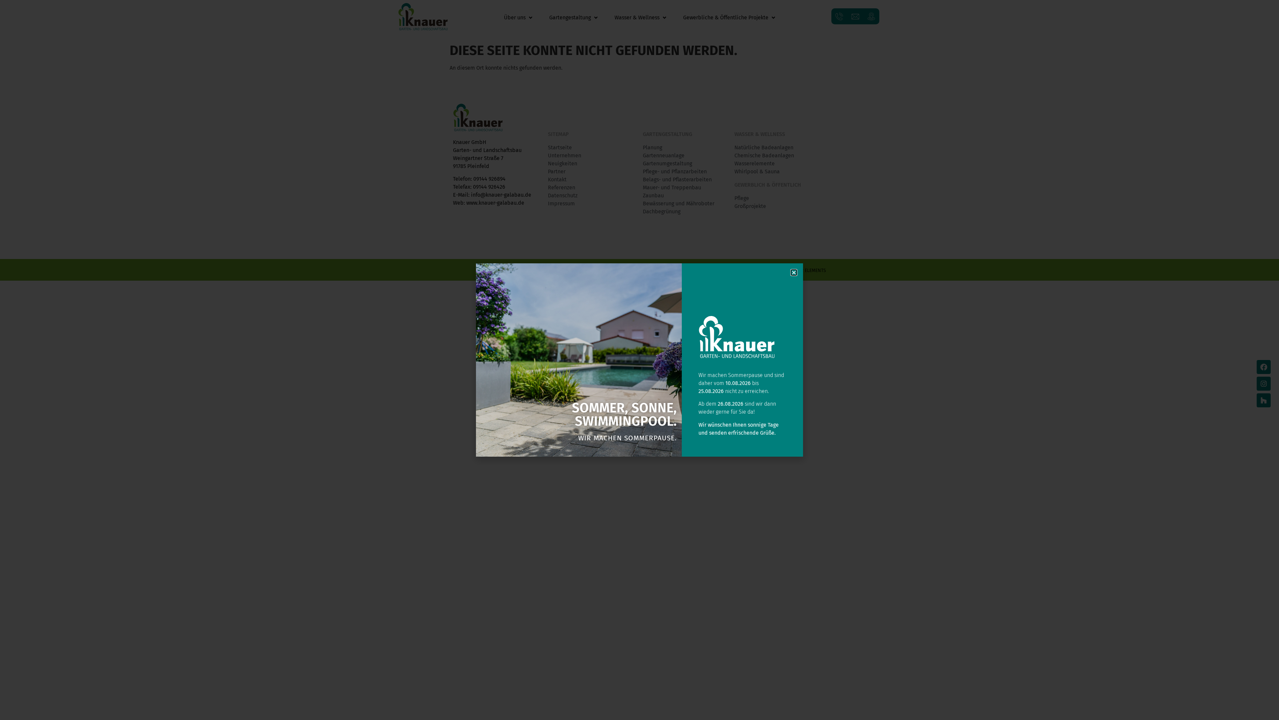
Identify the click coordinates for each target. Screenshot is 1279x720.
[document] (639, 360)
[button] (793, 272)
